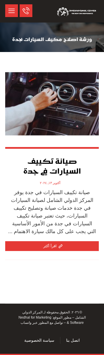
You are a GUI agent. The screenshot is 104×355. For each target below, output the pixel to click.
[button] (11, 10)
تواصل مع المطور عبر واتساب (42, 323)
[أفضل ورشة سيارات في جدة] (77, 11)
